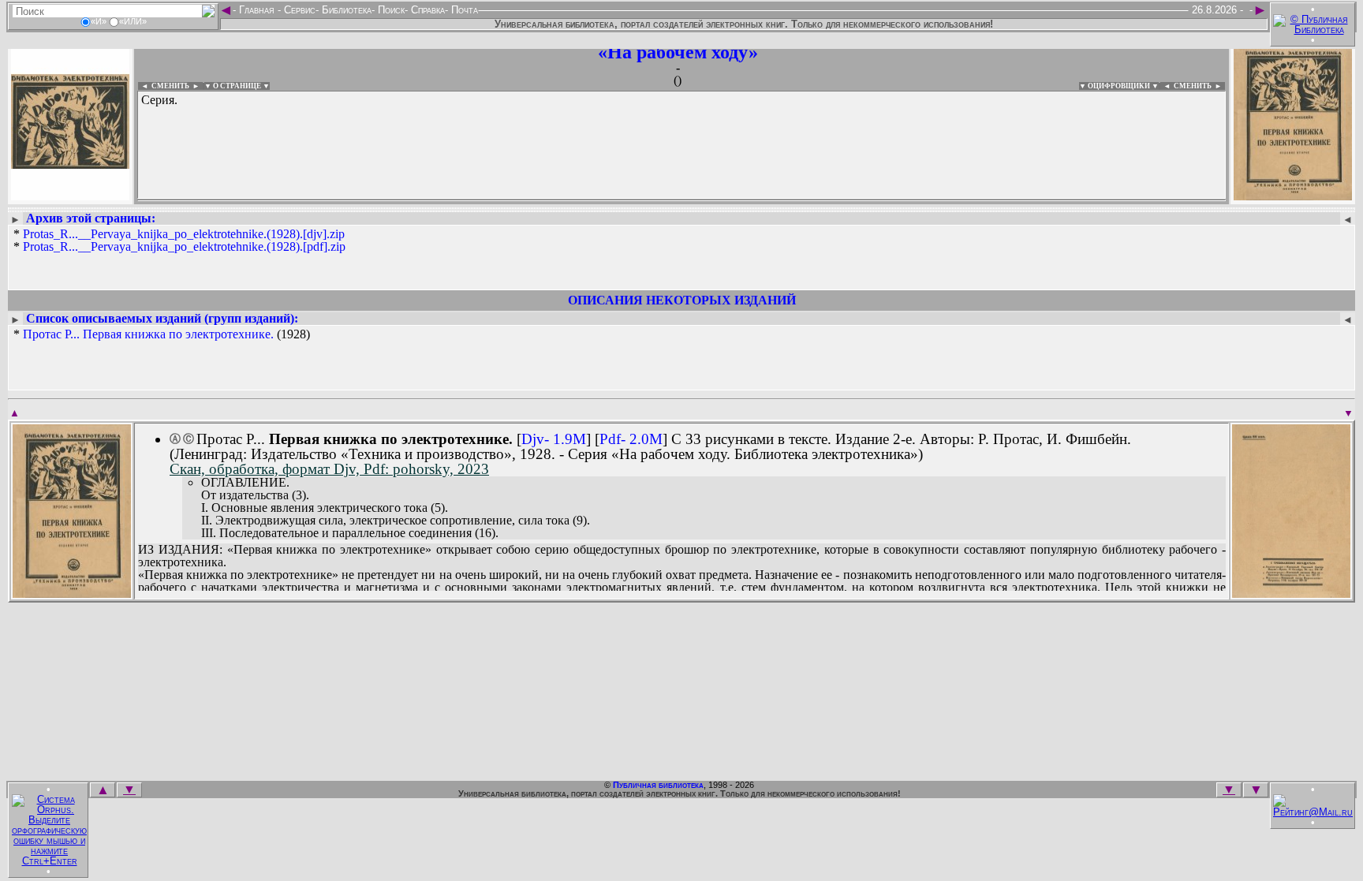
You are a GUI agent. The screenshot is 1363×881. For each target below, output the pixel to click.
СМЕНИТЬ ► (1199, 86)
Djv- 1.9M (553, 439)
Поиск (390, 10)
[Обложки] (1293, 195)
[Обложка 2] (1291, 592)
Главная (257, 10)
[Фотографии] (70, 195)
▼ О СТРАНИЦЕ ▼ (237, 86)
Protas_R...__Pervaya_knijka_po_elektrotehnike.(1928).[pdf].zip (184, 246)
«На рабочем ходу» (678, 52)
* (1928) (161, 334)
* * (179, 240)
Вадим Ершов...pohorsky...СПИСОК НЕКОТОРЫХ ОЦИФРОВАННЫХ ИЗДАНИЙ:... (520, 200)
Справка (426, 10)
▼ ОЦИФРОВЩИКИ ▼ (1119, 86)
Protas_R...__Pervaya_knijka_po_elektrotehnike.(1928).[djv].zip (184, 234)
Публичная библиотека (658, 785)
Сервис (298, 10)
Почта (463, 10)
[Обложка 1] (72, 592)
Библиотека (345, 10)
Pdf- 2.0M (631, 439)
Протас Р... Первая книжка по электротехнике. (148, 334)
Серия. (159, 99)
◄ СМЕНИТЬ (163, 86)
